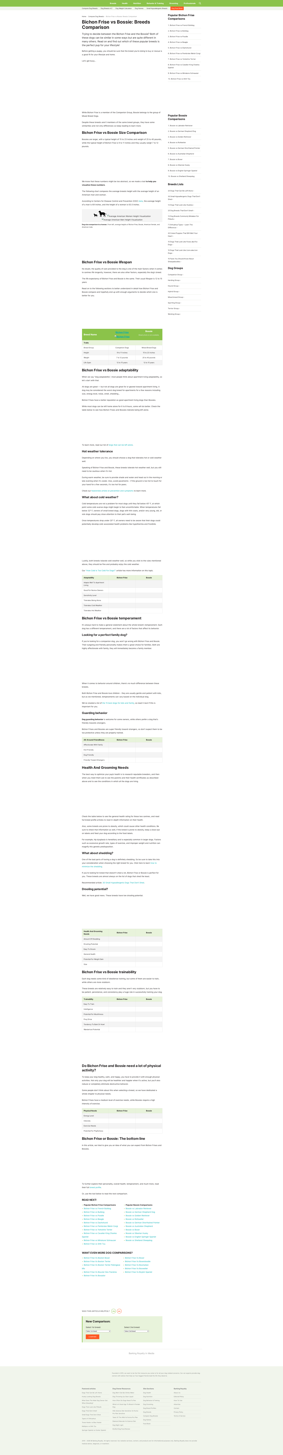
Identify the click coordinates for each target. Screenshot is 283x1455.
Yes (113, 1311)
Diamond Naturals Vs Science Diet (124, 1421)
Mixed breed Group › (176, 297)
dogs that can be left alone (121, 445)
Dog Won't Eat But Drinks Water (123, 1393)
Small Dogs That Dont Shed (91, 1415)
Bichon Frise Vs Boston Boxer (97, 1258)
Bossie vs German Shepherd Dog (140, 1212)
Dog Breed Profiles (149, 1408)
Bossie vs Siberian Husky (137, 1233)
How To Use (178, 1400)
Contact (176, 1408)
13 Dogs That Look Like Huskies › (181, 205)
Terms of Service (179, 1416)
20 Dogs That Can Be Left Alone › (181, 191)
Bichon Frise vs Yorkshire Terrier (98, 1230)
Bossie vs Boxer (133, 1230)
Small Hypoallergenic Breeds (157, 8)
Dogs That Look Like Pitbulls (91, 1407)
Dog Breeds (147, 1412)
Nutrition (137, 3)
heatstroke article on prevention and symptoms (112, 491)
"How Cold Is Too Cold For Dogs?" (101, 570)
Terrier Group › (174, 308)
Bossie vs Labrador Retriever (138, 1208)
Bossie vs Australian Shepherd (139, 1226)
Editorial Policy (179, 1396)
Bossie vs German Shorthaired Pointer (143, 1223)
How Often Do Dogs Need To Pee (124, 1400)
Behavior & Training (155, 3)
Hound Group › (173, 286)
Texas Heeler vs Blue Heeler (91, 1422)
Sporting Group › (174, 303)
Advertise (177, 1404)
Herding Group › (174, 280)
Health (125, 3)
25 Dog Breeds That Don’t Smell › (181, 210)
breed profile (95, 1187)
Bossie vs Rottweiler (135, 1219)
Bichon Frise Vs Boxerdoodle (137, 1261)
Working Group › (174, 314)
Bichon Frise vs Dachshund (96, 1223)
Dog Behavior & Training (151, 1400)
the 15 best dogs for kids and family (118, 703)
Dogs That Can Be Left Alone (92, 1393)
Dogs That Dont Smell (89, 1411)
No (119, 1311)
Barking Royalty (93, 3)
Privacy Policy (178, 1412)
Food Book (146, 1424)
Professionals (190, 3)
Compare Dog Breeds (90, 8)
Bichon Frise (122, 332)
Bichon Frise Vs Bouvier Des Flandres (100, 1272)
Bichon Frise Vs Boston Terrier (97, 1261)
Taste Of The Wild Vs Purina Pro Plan (125, 1417)
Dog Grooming (148, 1404)
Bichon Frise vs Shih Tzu (94, 1244)
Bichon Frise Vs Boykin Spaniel (138, 1272)
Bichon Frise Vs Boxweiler (136, 1268)
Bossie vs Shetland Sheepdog (139, 1240)
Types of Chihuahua (89, 1418)
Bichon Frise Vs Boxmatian (137, 1265)
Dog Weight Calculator (124, 8)
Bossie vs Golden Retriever (138, 1215)
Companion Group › (175, 275)
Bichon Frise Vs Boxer (134, 1258)
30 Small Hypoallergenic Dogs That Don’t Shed (123, 883)
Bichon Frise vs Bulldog (94, 1212)
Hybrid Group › (173, 291)
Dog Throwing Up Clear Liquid (123, 1396)
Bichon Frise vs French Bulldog (97, 1208)
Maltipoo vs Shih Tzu (89, 1426)
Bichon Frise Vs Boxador (94, 1275)
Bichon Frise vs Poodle (94, 1215)
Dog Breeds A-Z (106, 8)
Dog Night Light (118, 1425)
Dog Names (139, 8)
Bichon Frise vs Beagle (94, 1219)
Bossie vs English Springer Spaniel (141, 1237)
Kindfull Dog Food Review (121, 1429)
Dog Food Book (177, 8)
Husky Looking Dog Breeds (91, 1396)
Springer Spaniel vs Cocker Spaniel (94, 1430)
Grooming (173, 3)
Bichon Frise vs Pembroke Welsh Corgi (101, 1226)
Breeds (113, 3)
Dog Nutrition (147, 1396)
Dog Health (147, 1393)
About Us (177, 1393)
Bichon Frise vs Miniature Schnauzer (100, 1240)
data (141, 201)
